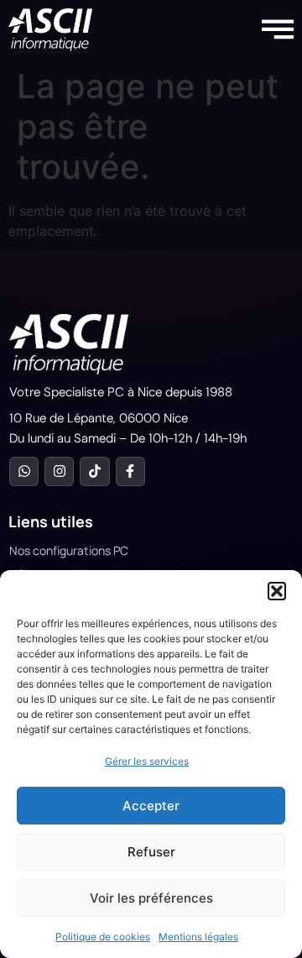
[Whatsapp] (24, 471)
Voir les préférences (151, 898)
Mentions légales (198, 936)
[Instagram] (59, 471)
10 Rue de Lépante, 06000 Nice (98, 418)
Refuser (151, 852)
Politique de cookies (102, 936)
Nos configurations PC (68, 550)
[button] (276, 591)
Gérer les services (147, 761)
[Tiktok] (94, 471)
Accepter (151, 806)
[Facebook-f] (130, 471)
